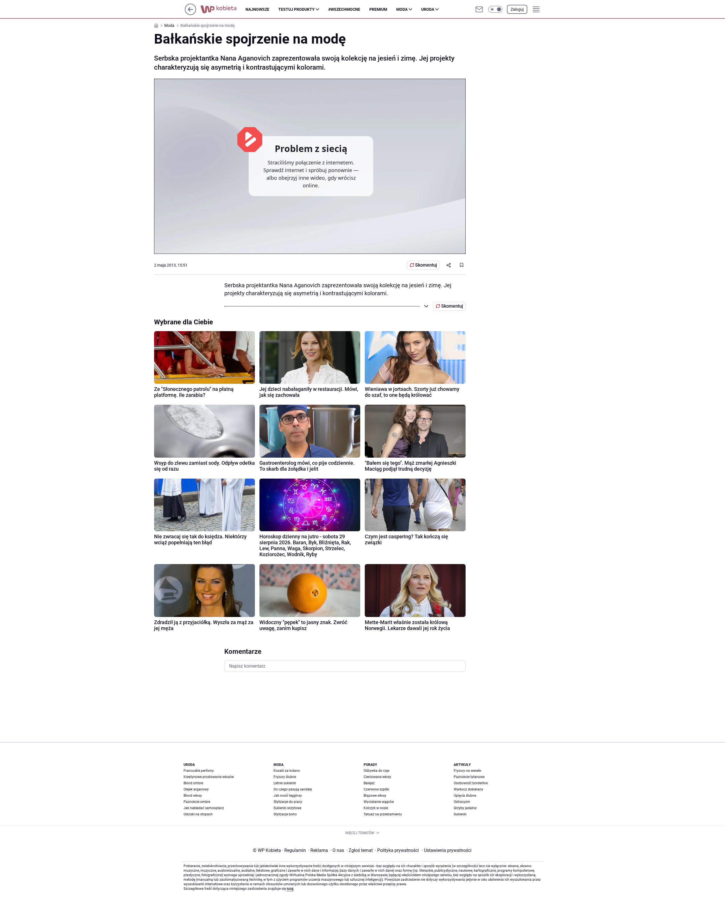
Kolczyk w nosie (376, 808)
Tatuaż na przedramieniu (383, 814)
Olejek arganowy (196, 789)
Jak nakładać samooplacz (204, 808)
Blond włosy (193, 796)
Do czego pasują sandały (293, 789)
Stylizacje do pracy (288, 802)
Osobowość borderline (471, 783)
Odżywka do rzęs (376, 771)
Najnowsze (257, 9)
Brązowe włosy (375, 796)
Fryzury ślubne (285, 777)
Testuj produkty (296, 9)
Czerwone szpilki (376, 789)
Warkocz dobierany (468, 789)
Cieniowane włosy (377, 777)
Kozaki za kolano (287, 771)
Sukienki (460, 814)
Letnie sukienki (285, 783)
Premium (378, 9)
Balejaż (369, 783)
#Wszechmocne (344, 9)
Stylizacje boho (285, 814)
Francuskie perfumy (199, 771)
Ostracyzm (462, 802)
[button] (495, 9)
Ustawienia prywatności (447, 850)
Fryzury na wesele (467, 771)
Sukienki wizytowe (287, 808)
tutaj (290, 889)
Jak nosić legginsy (288, 796)
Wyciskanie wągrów (379, 802)
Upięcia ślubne (465, 796)
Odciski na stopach (198, 814)
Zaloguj (517, 9)
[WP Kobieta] (223, 9)
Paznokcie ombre (197, 802)
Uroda (427, 9)
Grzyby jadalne (465, 808)
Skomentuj (426, 265)
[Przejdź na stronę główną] (190, 13)
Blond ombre (193, 783)
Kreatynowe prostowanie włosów (209, 777)
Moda (402, 9)
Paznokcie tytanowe (469, 777)
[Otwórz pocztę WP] (479, 9)
